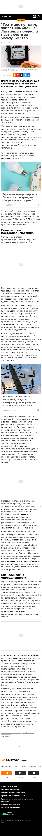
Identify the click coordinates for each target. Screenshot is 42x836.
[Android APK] (8, 813)
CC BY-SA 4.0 (5, 69)
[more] (38, 205)
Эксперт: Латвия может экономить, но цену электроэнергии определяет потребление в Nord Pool (19, 401)
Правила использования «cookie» (13, 796)
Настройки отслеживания (10, 807)
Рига (16, 767)
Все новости (6, 767)
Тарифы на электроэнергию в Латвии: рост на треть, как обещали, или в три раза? (20, 197)
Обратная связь (14, 804)
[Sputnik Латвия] (7, 17)
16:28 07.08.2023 (7, 43)
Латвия (24, 767)
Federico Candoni (16, 69)
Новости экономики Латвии (11, 732)
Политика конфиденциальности (13, 793)
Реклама (4, 804)
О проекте (5, 786)
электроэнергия (28, 732)
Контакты (13, 786)
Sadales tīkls (6, 736)
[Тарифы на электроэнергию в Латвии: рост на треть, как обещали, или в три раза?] (21, 176)
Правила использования (10, 789)
